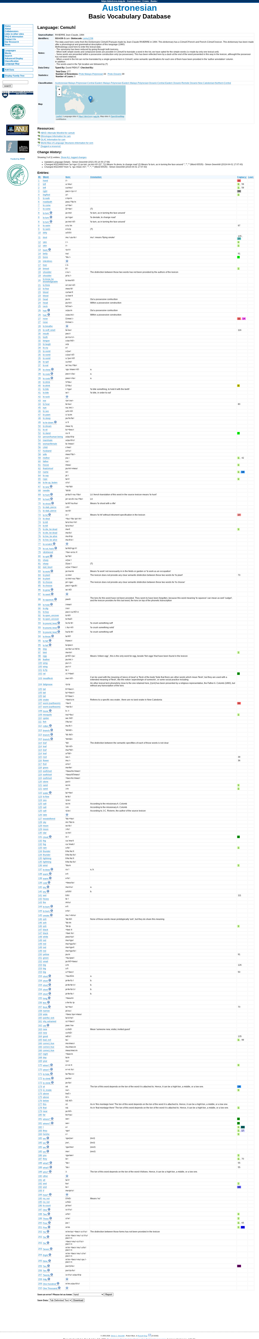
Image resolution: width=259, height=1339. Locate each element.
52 (39, 433)
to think (46, 285)
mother (46, 458)
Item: (68, 177)
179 (40, 1111)
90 (39, 608)
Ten (45, 1266)
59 (39, 458)
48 (39, 418)
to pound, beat (50, 623)
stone (45, 781)
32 (39, 340)
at (44, 1086)
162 (40, 1025)
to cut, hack (48, 548)
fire (44, 902)
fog (44, 840)
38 (39, 369)
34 (39, 348)
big (44, 965)
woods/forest (49, 818)
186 (40, 1155)
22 (39, 288)
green (46, 958)
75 (39, 529)
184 (40, 1134)
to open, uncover (51, 615)
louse (45, 711)
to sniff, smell (49, 330)
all (44, 1180)
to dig (45, 608)
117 (40, 764)
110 (40, 718)
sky (44, 822)
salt (44, 803)
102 (40, 673)
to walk (46, 198)
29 (39, 330)
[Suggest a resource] (50, 146)
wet (44, 895)
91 (39, 612)
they (45, 1159)
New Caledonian (206, 83)
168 (40, 1057)
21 (39, 285)
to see (46, 411)
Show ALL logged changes (74, 157)
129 (40, 826)
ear (44, 400)
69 (39, 494)
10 (39, 232)
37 (39, 365)
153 (40, 965)
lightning (47, 858)
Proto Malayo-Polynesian (91, 74)
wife (45, 454)
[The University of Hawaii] (17, 113)
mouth (46, 333)
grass (45, 767)
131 (40, 837)
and (45, 1183)
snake (46, 699)
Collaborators (11, 31)
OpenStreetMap (117, 116)
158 (40, 1011)
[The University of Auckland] (17, 96)
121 (40, 785)
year (45, 1061)
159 (40, 1014)
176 (40, 1100)
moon (45, 826)
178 (40, 1108)
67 (39, 486)
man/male (48, 440)
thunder (46, 851)
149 (40, 940)
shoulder (47, 272)
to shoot (47, 503)
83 (39, 571)
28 (39, 326)
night (45, 1054)
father (45, 461)
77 (39, 544)
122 (40, 793)
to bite (46, 389)
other (45, 1176)
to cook (46, 374)
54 (39, 440)
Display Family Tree (14, 76)
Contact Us (10, 39)
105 (40, 689)
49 (39, 422)
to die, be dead (50, 529)
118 (40, 767)
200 (40, 1223)
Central (227, 83)
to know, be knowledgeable (50, 280)
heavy (46, 899)
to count (47, 1205)
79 (39, 552)
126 (40, 815)
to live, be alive (50, 536)
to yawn (46, 414)
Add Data (9, 70)
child (45, 447)
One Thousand (50, 1288)
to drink (46, 382)
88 (39, 599)
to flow (46, 796)
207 (40, 1275)
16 (39, 261)
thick (45, 1007)
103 (40, 678)
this (44, 1104)
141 (40, 895)
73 (39, 518)
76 (39, 536)
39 (39, 374)
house (46, 465)
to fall (45, 641)
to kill (45, 522)
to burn (46, 907)
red (44, 940)
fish (44, 722)
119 (40, 771)
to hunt (46, 495)
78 (39, 548)
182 (40, 1127)
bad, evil (47, 1040)
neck (45, 306)
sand (45, 785)
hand (45, 180)
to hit (45, 515)
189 (40, 1172)
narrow (46, 1011)
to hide (46, 1074)
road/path (47, 202)
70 (39, 503)
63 (39, 472)
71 (39, 507)
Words (8, 53)
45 (39, 407)
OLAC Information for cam (53, 139)
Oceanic (153, 83)
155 (40, 998)
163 (40, 1029)
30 (39, 333)
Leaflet (59, 116)
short (45, 976)
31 (39, 337)
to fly (45, 670)
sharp (45, 560)
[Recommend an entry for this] (67, 261)
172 (40, 1078)
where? (46, 1119)
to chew (46, 370)
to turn (46, 213)
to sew (46, 487)
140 (40, 887)
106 (40, 699)
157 (40, 1007)
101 (40, 670)
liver (45, 265)
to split (46, 556)
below (46, 1100)
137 (40, 869)
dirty (45, 232)
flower (46, 760)
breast (46, 268)
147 (40, 930)
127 (40, 818)
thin (45, 1003)
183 (40, 1130)
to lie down (48, 422)
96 (39, 649)
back (45, 250)
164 (40, 1036)
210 (40, 1288)
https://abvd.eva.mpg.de (113, 1)
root (45, 757)
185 (40, 1138)
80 (39, 556)
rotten (45, 726)
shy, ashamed (49, 1021)
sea (45, 800)
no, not (46, 1198)
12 (39, 242)
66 (39, 482)
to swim (46, 225)
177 (40, 1104)
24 (39, 299)
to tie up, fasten (50, 482)
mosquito (47, 714)
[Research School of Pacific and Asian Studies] (17, 131)
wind (45, 865)
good (45, 1036)
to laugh (47, 344)
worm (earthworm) (51, 703)
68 (39, 490)
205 (40, 1261)
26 (39, 310)
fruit (45, 764)
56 (39, 447)
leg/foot (46, 195)
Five (45, 1227)
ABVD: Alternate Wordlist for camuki (58, 133)
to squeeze (48, 600)
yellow (46, 954)
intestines (47, 261)
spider (46, 718)
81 (39, 560)
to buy (46, 612)
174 (40, 1090)
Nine (45, 1261)
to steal (46, 518)
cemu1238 (88, 38)
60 (39, 461)
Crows (145, 1)
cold (45, 883)
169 (40, 1061)
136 (40, 865)
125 (40, 803)
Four (45, 1223)
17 (39, 265)
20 (39, 280)
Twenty (46, 1275)
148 (40, 937)
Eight (45, 1255)
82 (39, 567)
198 (40, 1214)
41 (39, 389)
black (45, 930)
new (45, 1029)
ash (45, 919)
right (45, 191)
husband (47, 451)
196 (40, 1205)
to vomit (46, 351)
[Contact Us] (150, 1336)
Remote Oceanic (190, 83)
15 (39, 257)
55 (39, 444)
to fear (46, 288)
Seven (46, 1249)
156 (40, 1002)
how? (45, 1195)
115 (40, 757)
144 (40, 906)
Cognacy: (242, 177)
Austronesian (134, 1)
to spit (46, 362)
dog (45, 649)
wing (45, 663)
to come (47, 205)
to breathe (48, 326)
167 (40, 1054)
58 (39, 454)
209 (40, 1283)
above (46, 1093)
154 (40, 976)
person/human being (53, 437)
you (45, 1155)
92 (39, 615)
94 (39, 636)
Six (44, 1232)
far (44, 1115)
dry (44, 887)
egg (45, 656)
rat (44, 673)
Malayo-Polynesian (77, 83)
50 (39, 426)
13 (39, 250)
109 (40, 714)
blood (45, 292)
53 (39, 437)
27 (39, 318)
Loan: (251, 177)
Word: (46, 177)
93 (39, 623)
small (45, 961)
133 (40, 848)
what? (46, 1163)
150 (40, 954)
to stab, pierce (49, 507)
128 (40, 822)
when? (46, 1065)
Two (45, 1214)
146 (40, 919)
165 (40, 1040)
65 (39, 479)
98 (39, 656)
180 (40, 1115)
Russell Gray (142, 1336)
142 (40, 899)
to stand (47, 433)
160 (40, 1018)
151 (40, 958)
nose (45, 318)
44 (39, 404)
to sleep (47, 418)
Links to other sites (14, 34)
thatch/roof (48, 468)
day (45, 1057)
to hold (46, 605)
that (45, 1108)
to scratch (47, 544)
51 (39, 429)
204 (40, 1255)
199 (40, 1218)
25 (39, 306)
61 (39, 465)
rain (45, 848)
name (45, 472)
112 (40, 726)
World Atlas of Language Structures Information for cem (67, 143)
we (44, 1138)
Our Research (12, 42)
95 (39, 640)
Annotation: (96, 177)
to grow (46, 590)
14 (39, 253)
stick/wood (48, 552)
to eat (45, 365)
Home (8, 26)
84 (39, 575)
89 (39, 604)
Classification (11, 61)
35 (39, 351)
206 (40, 1266)
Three (46, 1219)
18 (39, 268)
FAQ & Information (14, 36)
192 (40, 1183)
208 (40, 1279)
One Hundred (49, 1284)
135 (40, 858)
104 (40, 684)
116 (40, 760)
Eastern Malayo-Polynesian (135, 83)
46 (39, 411)
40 (39, 382)
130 (40, 833)
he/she (46, 1134)
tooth (45, 337)
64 (39, 475)
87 (39, 594)
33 (39, 344)
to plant (46, 575)
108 (40, 711)
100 (40, 663)
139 (40, 882)
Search (8, 56)
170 (40, 1065)
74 (39, 522)
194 (40, 1194)
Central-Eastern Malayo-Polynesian (104, 83)
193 (40, 1190)
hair (45, 311)
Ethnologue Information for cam (56, 136)
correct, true (48, 1043)
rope (45, 479)
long (45, 998)
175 (40, 1093)
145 (40, 915)
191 (40, 1180)
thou (45, 1130)
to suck (46, 397)
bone (45, 257)
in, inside (47, 1090)
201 (40, 1227)
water (45, 793)
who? (45, 1172)
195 (40, 1198)
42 (39, 397)
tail (44, 689)
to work (46, 571)
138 (40, 874)
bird (45, 652)
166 (40, 1043)
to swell (46, 594)
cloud (45, 837)
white (45, 937)
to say (46, 475)
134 (40, 851)
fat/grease (48, 684)
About (8, 28)
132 (40, 840)
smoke (46, 915)
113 (40, 730)
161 (40, 1021)
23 (39, 292)
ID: (39, 177)
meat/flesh (48, 678)
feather (46, 659)
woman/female (50, 444)
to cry (45, 348)
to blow (46, 870)
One (45, 1210)
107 (40, 703)
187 (40, 1159)
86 (39, 590)
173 (40, 1086)
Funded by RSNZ (18, 159)
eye (45, 407)
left (44, 184)
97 (39, 652)
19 (39, 272)
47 (39, 414)
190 (40, 1176)
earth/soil (47, 771)
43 (39, 400)
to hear (46, 404)
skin (45, 242)
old (44, 1026)
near (45, 1111)
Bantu (154, 1)
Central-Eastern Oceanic (169, 83)
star (45, 833)
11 (39, 237)
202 (40, 1231)
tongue (46, 340)
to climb (46, 1078)
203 (40, 1249)
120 (40, 781)
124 (40, 800)
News (7, 44)
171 (40, 1074)
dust (45, 237)
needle (46, 490)
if (43, 1190)
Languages (10, 50)
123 (40, 796)
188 (40, 1163)
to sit (45, 429)
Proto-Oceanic (114, 74)
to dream (47, 426)
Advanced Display (14, 58)
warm (45, 874)
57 (39, 451)
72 (39, 515)
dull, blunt (47, 567)
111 (40, 722)
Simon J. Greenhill (117, 1336)
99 (39, 659)
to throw (47, 636)
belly (45, 253)
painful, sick (48, 1018)
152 (40, 961)
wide (45, 1014)
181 (40, 1119)
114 (40, 743)
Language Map (12, 64)
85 (39, 582)
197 (40, 1209)
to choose (47, 582)
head (45, 299)
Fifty (45, 1279)
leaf (45, 743)
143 (40, 902)
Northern (219, 83)
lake (45, 815)
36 (39, 362)
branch (46, 730)
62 (39, 468)
